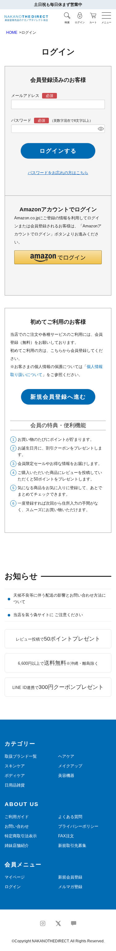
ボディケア (15, 775)
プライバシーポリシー (78, 826)
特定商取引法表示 (21, 836)
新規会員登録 (70, 877)
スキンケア (15, 766)
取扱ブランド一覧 (21, 756)
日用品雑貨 (15, 785)
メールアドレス (26, 95)
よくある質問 (70, 816)
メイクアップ (70, 766)
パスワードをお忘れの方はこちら (58, 172)
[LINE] (74, 923)
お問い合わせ (17, 826)
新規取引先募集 (72, 845)
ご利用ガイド (17, 816)
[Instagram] (43, 923)
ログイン (13, 886)
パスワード (21, 120)
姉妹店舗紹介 (17, 845)
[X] (58, 923)
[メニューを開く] (106, 15)
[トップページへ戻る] (26, 18)
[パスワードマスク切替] (100, 128)
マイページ (15, 877)
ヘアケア (66, 756)
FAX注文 (66, 836)
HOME (11, 32)
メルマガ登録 (70, 886)
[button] (58, 257)
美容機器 (66, 775)
